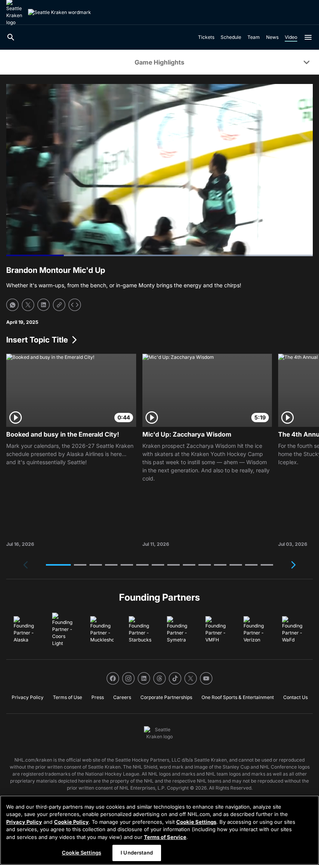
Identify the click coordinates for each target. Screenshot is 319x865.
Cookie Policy (71, 822)
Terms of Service (165, 837)
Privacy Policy (24, 822)
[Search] (11, 37)
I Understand (137, 852)
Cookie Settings (196, 822)
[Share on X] (28, 305)
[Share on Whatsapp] (12, 305)
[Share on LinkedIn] (43, 305)
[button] (58, 565)
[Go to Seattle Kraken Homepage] (59, 12)
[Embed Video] (74, 305)
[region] (159, 830)
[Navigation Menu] (308, 37)
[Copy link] (59, 305)
